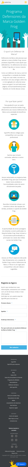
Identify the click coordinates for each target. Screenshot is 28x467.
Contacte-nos (13, 421)
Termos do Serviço (21, 451)
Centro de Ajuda (13, 416)
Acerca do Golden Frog (13, 395)
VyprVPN (13, 362)
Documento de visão (13, 398)
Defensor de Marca (13, 385)
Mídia (13, 400)
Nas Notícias (13, 405)
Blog (13, 372)
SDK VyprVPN (13, 387)
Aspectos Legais (13, 408)
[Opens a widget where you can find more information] (21, 464)
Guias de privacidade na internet (13, 377)
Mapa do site (14, 453)
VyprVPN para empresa (13, 364)
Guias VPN (13, 375)
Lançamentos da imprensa (13, 403)
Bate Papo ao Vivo (13, 418)
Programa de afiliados (13, 380)
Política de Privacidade (10, 451)
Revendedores (13, 382)
